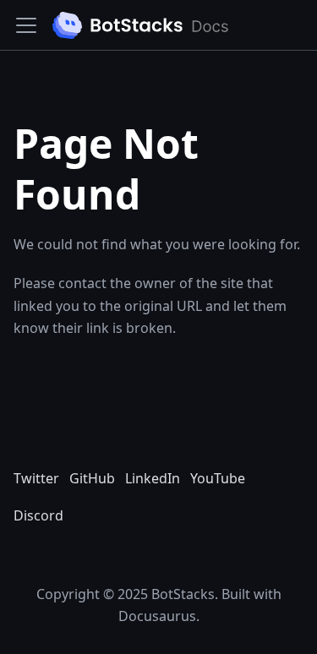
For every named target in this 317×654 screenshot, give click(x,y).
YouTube (217, 478)
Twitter (36, 478)
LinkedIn (152, 478)
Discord (38, 515)
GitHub (92, 478)
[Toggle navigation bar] (26, 25)
